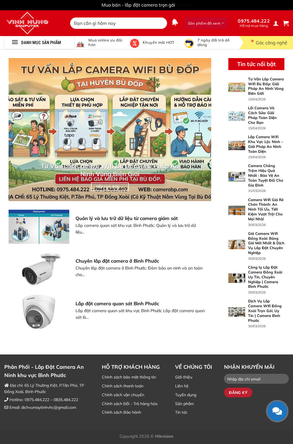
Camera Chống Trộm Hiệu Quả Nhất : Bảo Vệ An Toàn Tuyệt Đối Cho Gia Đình (265, 175)
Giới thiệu (183, 377)
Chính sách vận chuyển (123, 394)
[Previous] (20, 129)
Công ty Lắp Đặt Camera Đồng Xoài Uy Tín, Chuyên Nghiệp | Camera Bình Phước (265, 277)
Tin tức (181, 412)
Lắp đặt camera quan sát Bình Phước (117, 303)
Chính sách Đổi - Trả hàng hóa (129, 403)
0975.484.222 (254, 23)
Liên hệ (182, 385)
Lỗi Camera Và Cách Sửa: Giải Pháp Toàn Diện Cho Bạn (262, 115)
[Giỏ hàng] (286, 23)
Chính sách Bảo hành (121, 412)
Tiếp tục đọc (110, 187)
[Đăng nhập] (276, 23)
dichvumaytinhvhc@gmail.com (48, 407)
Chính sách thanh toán (122, 385)
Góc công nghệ (271, 42)
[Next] (200, 129)
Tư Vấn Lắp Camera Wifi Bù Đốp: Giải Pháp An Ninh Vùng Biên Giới (110, 170)
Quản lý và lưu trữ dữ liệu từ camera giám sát (127, 218)
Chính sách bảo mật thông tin (129, 377)
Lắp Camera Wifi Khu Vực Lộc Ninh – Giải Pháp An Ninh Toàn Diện (265, 144)
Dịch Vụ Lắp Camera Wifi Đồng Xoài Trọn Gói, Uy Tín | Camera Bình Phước (265, 311)
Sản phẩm (184, 403)
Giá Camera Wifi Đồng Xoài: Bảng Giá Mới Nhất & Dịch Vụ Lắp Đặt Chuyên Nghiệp (266, 243)
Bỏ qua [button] (183, 5)
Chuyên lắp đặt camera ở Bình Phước (117, 261)
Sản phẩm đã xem (204, 23)
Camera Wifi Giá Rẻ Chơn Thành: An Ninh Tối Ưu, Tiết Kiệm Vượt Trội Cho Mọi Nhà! (266, 209)
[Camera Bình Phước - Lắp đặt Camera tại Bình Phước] (33, 23)
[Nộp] (162, 23)
